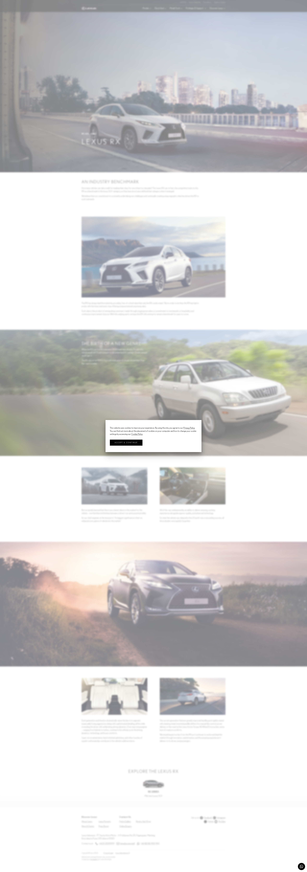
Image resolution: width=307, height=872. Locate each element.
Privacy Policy (189, 428)
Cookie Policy (137, 434)
